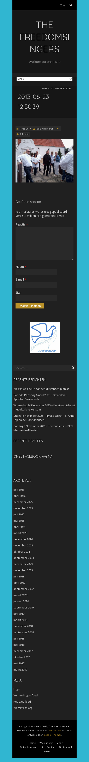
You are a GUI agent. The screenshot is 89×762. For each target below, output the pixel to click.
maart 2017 (20, 669)
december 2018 (23, 626)
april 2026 (19, 496)
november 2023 (23, 570)
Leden (46, 751)
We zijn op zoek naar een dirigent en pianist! (41, 389)
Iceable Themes (52, 734)
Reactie (22, 224)
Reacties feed (22, 701)
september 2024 (23, 558)
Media (60, 742)
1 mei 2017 (25, 128)
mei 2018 (18, 645)
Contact (51, 747)
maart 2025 (20, 533)
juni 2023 (18, 576)
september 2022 (23, 589)
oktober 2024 (21, 551)
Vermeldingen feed (25, 695)
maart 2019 (20, 620)
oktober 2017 (21, 657)
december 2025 (23, 502)
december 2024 (23, 539)
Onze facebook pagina (32, 456)
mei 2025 (18, 520)
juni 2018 (18, 638)
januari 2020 (21, 601)
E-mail (21, 279)
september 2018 (23, 632)
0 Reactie (24, 134)
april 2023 (19, 582)
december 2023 (23, 564)
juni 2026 (18, 489)
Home (44, 88)
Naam (21, 267)
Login (16, 689)
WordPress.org (22, 708)
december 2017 (23, 651)
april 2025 (19, 527)
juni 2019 (18, 614)
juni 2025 (18, 514)
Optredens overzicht (31, 747)
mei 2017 (18, 663)
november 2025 (23, 508)
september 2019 (23, 607)
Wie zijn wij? (46, 742)
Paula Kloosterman (45, 128)
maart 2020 (20, 595)
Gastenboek (65, 747)
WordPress (55, 730)
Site (18, 292)
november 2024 (23, 545)
